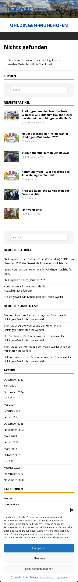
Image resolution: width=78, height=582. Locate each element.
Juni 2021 (9, 461)
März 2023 (10, 436)
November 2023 (14, 430)
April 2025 (10, 386)
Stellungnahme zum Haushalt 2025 (45, 152)
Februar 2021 (12, 467)
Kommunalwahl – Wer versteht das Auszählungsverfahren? (46, 173)
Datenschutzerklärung (42, 577)
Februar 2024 (12, 411)
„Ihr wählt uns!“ (32, 209)
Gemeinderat (12, 504)
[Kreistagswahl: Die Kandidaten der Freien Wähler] (11, 198)
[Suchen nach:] (39, 90)
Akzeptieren (39, 548)
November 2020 (14, 480)
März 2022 (10, 449)
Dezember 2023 (13, 423)
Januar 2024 (11, 417)
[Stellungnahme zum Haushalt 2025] (11, 160)
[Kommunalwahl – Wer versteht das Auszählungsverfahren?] (11, 179)
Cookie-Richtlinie (19, 577)
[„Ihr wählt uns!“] (11, 217)
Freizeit (8, 498)
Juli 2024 (9, 398)
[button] (72, 510)
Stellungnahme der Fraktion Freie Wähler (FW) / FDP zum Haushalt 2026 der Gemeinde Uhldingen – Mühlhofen (47, 114)
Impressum (61, 577)
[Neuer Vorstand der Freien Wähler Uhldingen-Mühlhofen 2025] (11, 141)
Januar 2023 (11, 442)
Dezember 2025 (13, 379)
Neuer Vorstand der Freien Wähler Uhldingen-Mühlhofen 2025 (45, 135)
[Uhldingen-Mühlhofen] (39, 16)
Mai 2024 (9, 404)
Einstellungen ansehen (39, 568)
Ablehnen (39, 558)
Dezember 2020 (13, 474)
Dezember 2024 (13, 392)
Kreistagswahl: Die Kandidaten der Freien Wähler (45, 192)
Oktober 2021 (12, 455)
